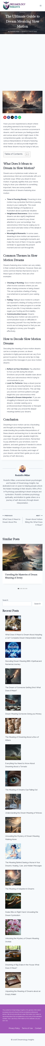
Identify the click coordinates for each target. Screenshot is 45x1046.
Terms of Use (27, 1028)
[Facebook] (8, 117)
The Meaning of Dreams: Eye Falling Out (21, 790)
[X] (12, 117)
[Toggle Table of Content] (26, 154)
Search (5, 600)
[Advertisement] (22, 64)
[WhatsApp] (19, 117)
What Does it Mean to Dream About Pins (11, 519)
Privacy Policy (14, 1028)
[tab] (18, 588)
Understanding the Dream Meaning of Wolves (23, 813)
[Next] (39, 565)
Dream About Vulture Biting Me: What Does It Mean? (33, 520)
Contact (38, 1028)
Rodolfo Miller (14, 31)
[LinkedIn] (15, 117)
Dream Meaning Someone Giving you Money (23, 714)
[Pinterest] (4, 117)
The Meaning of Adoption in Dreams (19, 889)
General (22, 12)
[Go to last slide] (6, 565)
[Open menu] (40, 5)
